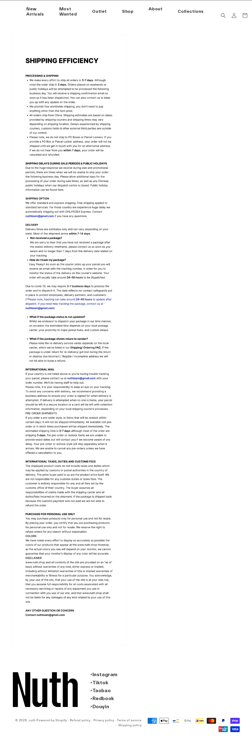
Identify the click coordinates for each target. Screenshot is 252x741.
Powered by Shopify (51, 720)
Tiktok (101, 682)
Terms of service (129, 720)
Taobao (102, 690)
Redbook (103, 698)
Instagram (105, 674)
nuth (32, 720)
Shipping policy (130, 725)
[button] (155, 9)
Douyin (101, 706)
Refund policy (80, 720)
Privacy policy (104, 720)
